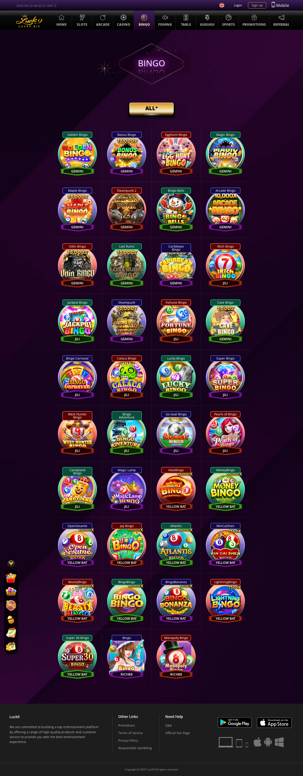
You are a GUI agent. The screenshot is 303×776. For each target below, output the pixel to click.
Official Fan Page (177, 733)
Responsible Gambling (135, 748)
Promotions (126, 725)
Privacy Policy (128, 740)
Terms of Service (130, 733)
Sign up (257, 5)
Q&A (168, 725)
